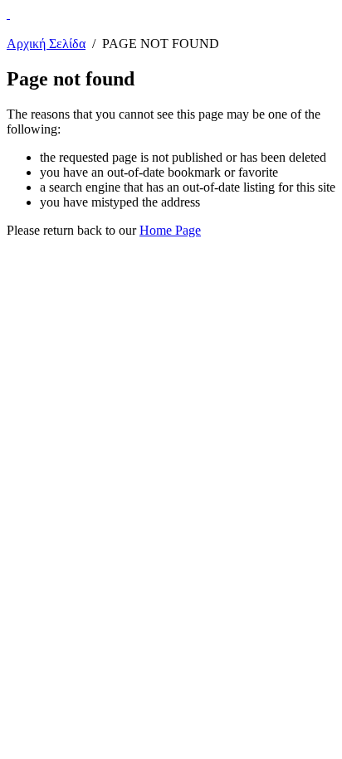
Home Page (170, 230)
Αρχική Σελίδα (46, 43)
